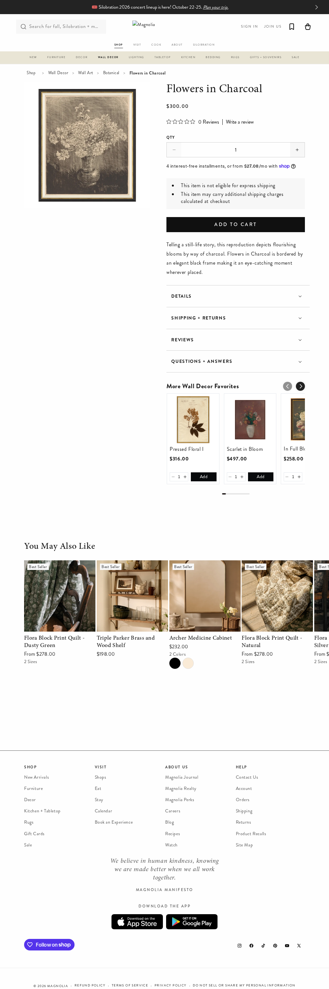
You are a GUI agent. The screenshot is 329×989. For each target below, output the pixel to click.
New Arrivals (36, 777)
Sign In (249, 26)
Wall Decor (58, 73)
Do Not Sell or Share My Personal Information (244, 985)
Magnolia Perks (179, 800)
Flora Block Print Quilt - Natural (269, 569)
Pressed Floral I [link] (187, 449)
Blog (169, 822)
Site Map (244, 845)
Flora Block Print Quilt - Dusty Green (58, 569)
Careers (172, 811)
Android (192, 921)
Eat (98, 788)
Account (244, 788)
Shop (31, 73)
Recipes (172, 834)
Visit (101, 767)
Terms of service (130, 985)
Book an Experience (114, 822)
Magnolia (57, 986)
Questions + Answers (201, 361)
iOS (137, 921)
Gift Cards (34, 834)
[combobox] (61, 27)
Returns (243, 822)
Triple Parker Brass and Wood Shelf (129, 569)
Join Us (273, 26)
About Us (176, 767)
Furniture (33, 788)
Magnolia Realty (181, 788)
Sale (28, 845)
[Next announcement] (316, 7)
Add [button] (204, 477)
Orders (243, 800)
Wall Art (85, 73)
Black (175, 663)
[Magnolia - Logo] (164, 26)
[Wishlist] (291, 26)
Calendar (103, 811)
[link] (193, 419)
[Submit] (23, 26)
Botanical (111, 73)
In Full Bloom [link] (299, 448)
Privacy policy (171, 985)
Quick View (59, 625)
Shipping (244, 811)
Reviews (182, 340)
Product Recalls (251, 834)
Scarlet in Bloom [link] (245, 449)
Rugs (28, 822)
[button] (33, 58)
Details (181, 296)
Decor (30, 800)
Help (241, 767)
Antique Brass (188, 663)
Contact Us (247, 777)
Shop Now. (190, 7)
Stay (99, 800)
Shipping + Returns (198, 318)
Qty (170, 137)
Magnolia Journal (182, 777)
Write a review (240, 122)
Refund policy (90, 985)
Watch (171, 845)
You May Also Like (59, 546)
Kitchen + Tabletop (42, 811)
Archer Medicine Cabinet (196, 564)
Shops (100, 777)
